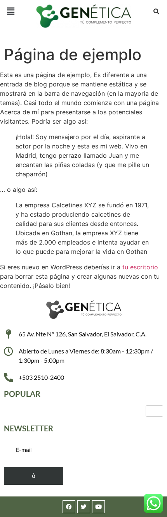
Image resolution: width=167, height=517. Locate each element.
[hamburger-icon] (154, 411)
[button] (10, 11)
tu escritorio (140, 267)
